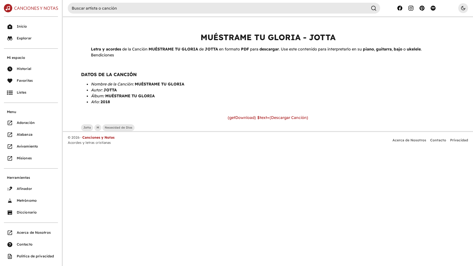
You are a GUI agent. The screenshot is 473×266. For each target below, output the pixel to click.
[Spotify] (433, 8)
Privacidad (459, 140)
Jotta (87, 127)
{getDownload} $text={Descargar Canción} (267, 117)
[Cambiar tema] (463, 8)
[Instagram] (411, 8)
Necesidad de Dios (118, 127)
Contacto (438, 140)
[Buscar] (374, 8)
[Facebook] (400, 8)
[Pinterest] (422, 8)
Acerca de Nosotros (409, 140)
